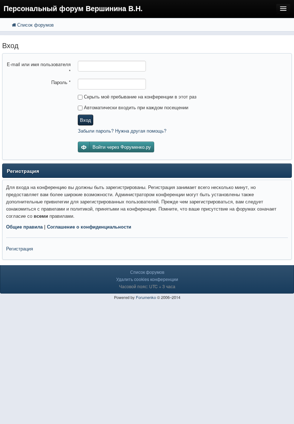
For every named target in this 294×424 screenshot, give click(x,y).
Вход (85, 119)
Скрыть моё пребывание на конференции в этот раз (139, 96)
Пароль (61, 82)
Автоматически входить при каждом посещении (135, 107)
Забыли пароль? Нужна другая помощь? (122, 130)
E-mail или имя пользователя (39, 68)
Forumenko (146, 297)
